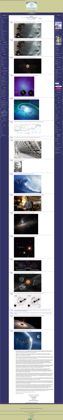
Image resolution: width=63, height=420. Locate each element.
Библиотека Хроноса (57, 94)
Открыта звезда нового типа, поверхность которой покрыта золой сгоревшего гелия (26, 98)
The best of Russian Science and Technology (58, 152)
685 (30, 402)
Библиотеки (56, 132)
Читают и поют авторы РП (58, 100)
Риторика (2, 62)
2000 (1, 131)
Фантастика (2, 121)
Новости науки (57, 148)
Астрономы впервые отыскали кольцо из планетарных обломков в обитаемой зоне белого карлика (28, 293)
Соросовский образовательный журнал (58, 73)
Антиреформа (56, 71)
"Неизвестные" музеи (3, 61)
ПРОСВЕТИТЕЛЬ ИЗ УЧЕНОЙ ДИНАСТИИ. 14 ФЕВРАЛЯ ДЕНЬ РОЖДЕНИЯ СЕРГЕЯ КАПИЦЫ (29, 194)
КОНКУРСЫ (4, 110)
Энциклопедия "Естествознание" (57, 49)
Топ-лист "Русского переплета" (57, 138)
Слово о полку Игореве (4, 78)
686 (32, 402)
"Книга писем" (2, 48)
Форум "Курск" (3, 93)
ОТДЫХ (59, 102)
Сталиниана (2, 85)
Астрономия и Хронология (4, 81)
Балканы (2, 26)
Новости (13, 0)
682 (27, 402)
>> (37, 402)
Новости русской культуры (4, 17)
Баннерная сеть (57, 140)
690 (36, 402)
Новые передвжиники (3, 57)
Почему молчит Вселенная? (58, 20)
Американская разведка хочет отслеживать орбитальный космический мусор (25, 57)
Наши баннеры (57, 141)
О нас (7, 0)
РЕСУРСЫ (58, 122)
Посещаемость (57, 127)
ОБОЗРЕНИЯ (4, 42)
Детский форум (3, 96)
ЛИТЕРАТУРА (4, 15)
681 (26, 402)
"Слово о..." (2, 45)
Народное (56, 108)
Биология (56, 74)
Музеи (56, 104)
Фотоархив (58, 134)
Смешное (56, 109)
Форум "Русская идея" (3, 92)
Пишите (10, 0)
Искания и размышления (4, 31)
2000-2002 (58, 35)
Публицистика (2, 22)
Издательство (2, 37)
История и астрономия (58, 31)
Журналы (56, 128)
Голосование (17, 0)
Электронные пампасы (3, 120)
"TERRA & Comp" (57, 61)
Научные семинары (57, 55)
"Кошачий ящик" (3, 49)
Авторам (56, 115)
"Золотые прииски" (3, 50)
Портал (1, 0)
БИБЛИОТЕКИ (59, 92)
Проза (1, 27)
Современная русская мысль (4, 70)
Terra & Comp (21, 393)
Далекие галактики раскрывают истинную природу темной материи (24, 259)
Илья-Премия (2, 116)
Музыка (2, 60)
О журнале (56, 116)
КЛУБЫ (4, 98)
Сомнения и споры (3, 33)
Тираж (56, 120)
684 (29, 402)
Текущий (2, 126)
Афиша (2, 56)
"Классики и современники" (4, 44)
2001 (1, 130)
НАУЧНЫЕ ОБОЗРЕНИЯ (58, 57)
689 (35, 402)
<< (25, 402)
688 (34, 402)
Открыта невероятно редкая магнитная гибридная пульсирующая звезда (24, 272)
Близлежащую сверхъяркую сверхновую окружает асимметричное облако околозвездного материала (28, 121)
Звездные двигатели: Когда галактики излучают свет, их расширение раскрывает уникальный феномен (29, 315)
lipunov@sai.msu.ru (40, 408)
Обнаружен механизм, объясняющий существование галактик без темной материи (26, 75)
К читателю (2, 20)
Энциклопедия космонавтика (57, 47)
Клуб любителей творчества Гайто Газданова (4, 104)
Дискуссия (23, 0)
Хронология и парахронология (3, 80)
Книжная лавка (3, 38)
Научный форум (3, 91)
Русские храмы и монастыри (3, 64)
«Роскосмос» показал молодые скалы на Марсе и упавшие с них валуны (24, 22)
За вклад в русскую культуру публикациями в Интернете (4, 112)
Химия (56, 80)
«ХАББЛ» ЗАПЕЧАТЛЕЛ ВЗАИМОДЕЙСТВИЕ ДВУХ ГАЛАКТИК (24, 212)
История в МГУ (3, 77)
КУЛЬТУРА (4, 54)
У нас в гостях (2, 36)
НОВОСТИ (58, 143)
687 (33, 402)
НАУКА (59, 15)
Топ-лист (20, 0)
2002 (1, 129)
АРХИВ (4, 125)
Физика (56, 79)
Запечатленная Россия (3, 84)
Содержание (4, 0)
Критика (2, 32)
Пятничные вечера (3, 100)
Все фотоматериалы (3, 135)
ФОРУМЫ (4, 87)
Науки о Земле (57, 75)
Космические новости (57, 45)
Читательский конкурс (4, 115)
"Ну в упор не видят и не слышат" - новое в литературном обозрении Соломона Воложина (27, 137)
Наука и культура (57, 34)
